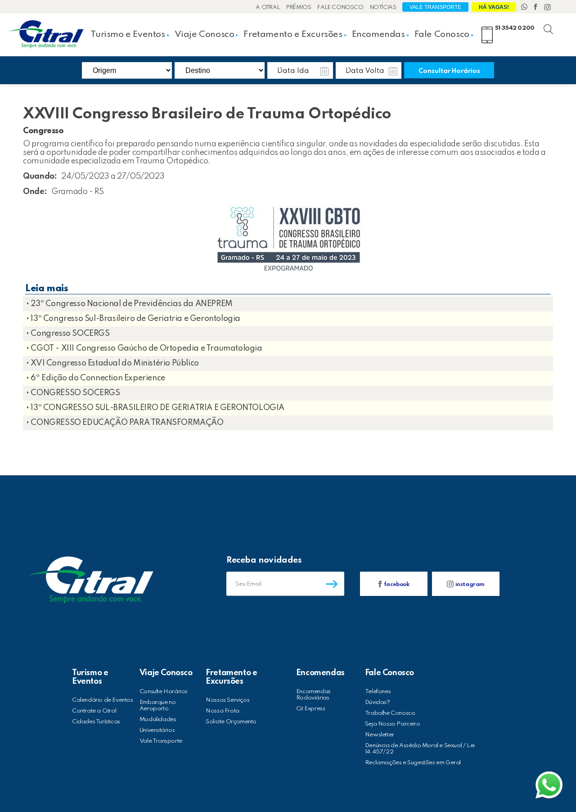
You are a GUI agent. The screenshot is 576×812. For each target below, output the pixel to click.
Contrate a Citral (94, 711)
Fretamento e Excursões (292, 34)
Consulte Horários (164, 692)
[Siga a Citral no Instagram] (547, 8)
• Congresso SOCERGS (67, 333)
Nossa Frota (222, 711)
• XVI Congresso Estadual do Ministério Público (112, 363)
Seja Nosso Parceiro (392, 724)
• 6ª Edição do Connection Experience (95, 378)
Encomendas (378, 34)
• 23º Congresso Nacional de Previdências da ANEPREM (129, 304)
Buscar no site (556, 24)
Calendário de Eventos (102, 700)
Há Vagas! (494, 7)
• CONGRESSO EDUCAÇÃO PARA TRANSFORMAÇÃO (124, 423)
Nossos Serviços (227, 700)
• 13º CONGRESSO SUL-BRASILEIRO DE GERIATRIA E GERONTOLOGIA (155, 408)
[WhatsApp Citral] (525, 8)
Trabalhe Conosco (390, 713)
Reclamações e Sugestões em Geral (413, 763)
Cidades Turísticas (96, 722)
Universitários (157, 730)
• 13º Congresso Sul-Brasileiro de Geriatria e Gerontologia (133, 319)
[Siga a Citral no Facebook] (536, 8)
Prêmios (298, 7)
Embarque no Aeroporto (158, 705)
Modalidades (158, 719)
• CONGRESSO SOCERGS (73, 393)
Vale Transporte (435, 7)
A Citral (268, 7)
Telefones (378, 692)
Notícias (383, 7)
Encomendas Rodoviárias (313, 695)
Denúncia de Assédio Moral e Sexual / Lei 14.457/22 (420, 749)
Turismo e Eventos (127, 34)
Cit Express (310, 709)
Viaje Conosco (204, 34)
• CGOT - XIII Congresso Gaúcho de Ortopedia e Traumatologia (144, 348)
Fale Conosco (340, 7)
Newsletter (379, 735)
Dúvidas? (377, 702)
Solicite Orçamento (231, 722)
